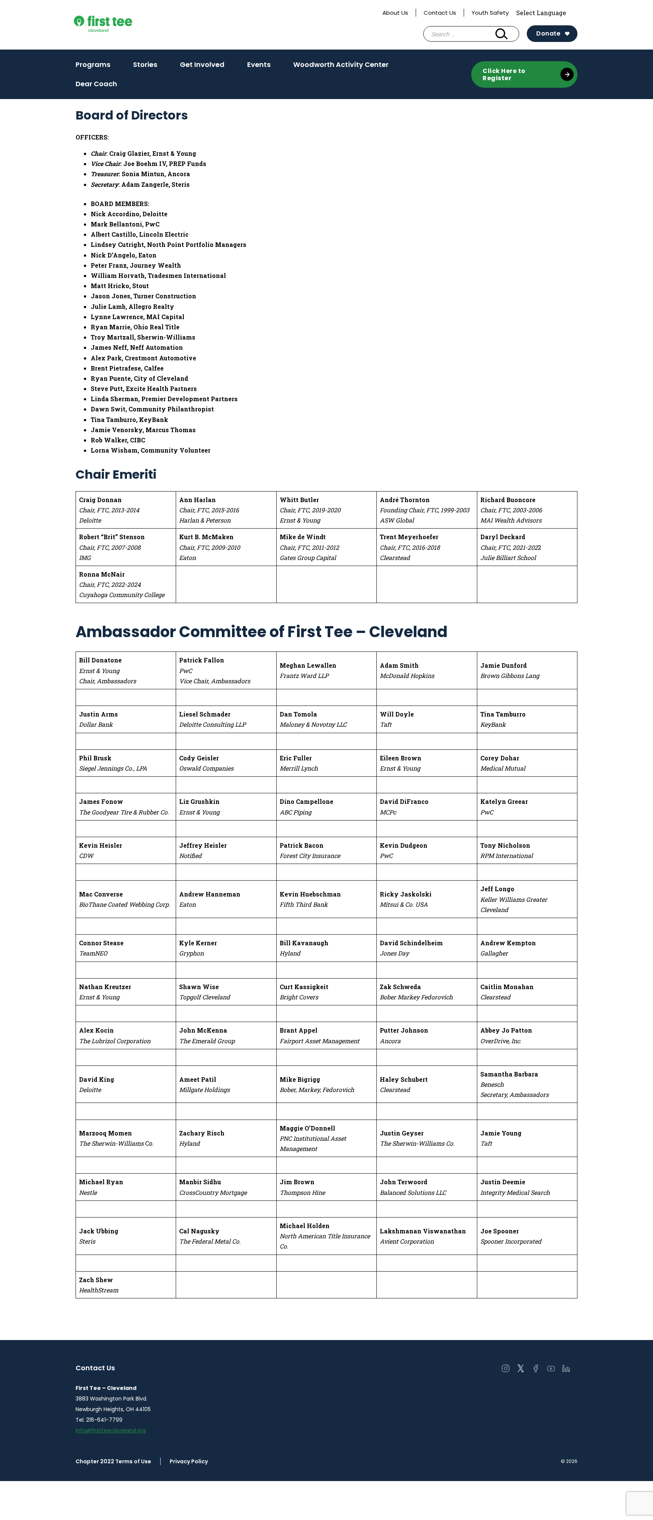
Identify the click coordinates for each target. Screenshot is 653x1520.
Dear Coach (96, 83)
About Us (395, 13)
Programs (93, 64)
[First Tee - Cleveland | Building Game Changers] (117, 25)
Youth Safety (490, 13)
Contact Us (440, 13)
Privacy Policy (189, 1461)
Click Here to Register (504, 74)
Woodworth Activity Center (340, 64)
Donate (548, 33)
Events (259, 64)
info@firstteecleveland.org (111, 1430)
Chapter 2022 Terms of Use (113, 1461)
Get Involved (202, 64)
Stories (145, 64)
